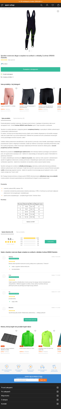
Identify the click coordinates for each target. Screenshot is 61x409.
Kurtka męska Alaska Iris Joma (27, 348)
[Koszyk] (58, 5)
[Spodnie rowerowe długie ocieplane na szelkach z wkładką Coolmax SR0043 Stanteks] (30, 30)
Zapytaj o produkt (30, 221)
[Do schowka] (16, 88)
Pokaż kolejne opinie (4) (30, 319)
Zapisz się (42, 380)
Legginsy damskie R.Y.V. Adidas (8, 106)
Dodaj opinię (51, 241)
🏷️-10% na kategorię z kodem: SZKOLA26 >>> (31, 1)
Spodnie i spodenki (6, 8)
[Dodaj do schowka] (58, 11)
